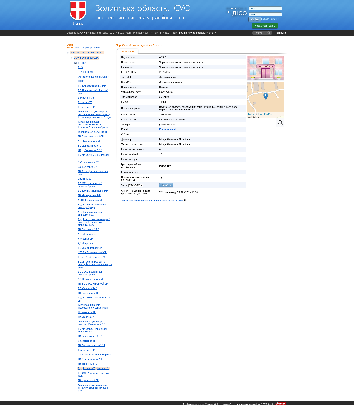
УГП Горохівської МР (89, 141)
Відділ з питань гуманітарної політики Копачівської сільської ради (94, 222)
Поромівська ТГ (87, 312)
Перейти (166, 185)
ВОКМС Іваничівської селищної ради (90, 185)
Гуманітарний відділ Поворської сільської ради (93, 306)
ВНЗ (80, 67)
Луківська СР (85, 238)
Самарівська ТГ (87, 340)
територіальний (91, 47)
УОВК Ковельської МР (90, 200)
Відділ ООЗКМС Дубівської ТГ (93, 156)
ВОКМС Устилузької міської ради (93, 374)
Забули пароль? (270, 18)
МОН (70, 47)
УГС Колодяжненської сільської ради (90, 213)
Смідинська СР (86, 350)
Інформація (127, 51)
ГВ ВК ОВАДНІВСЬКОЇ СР (93, 283)
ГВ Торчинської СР (88, 363)
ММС (78, 47)
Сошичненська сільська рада (94, 354)
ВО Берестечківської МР (92, 85)
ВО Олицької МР (87, 288)
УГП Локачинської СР (90, 234)
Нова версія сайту (265, 25)
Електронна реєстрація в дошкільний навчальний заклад (151, 200)
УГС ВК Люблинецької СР (92, 252)
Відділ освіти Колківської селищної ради (92, 206)
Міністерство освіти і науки (86, 52)
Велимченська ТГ (88, 97)
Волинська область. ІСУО (100, 32)
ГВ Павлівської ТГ (88, 293)
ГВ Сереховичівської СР (91, 345)
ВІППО (82, 62)
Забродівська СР (87, 166)
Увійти (255, 19)
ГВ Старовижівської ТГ (91, 359)
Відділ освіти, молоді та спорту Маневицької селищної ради (95, 264)
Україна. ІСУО (75, 32)
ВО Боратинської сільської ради (93, 92)
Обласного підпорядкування (93, 76)
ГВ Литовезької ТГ (88, 229)
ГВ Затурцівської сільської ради (93, 173)
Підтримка (280, 32)
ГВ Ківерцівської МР (89, 195)
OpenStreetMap (265, 113)
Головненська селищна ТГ (92, 132)
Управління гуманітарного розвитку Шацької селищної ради (93, 388)
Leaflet (251, 113)
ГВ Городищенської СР (91, 136)
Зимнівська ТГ (86, 178)
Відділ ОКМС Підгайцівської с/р (94, 299)
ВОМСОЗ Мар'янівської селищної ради (91, 273)
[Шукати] (268, 32)
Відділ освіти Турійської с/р (132, 32)
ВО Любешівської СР (90, 247)
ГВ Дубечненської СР (90, 150)
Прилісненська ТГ (88, 317)
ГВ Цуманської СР (88, 380)
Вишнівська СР (86, 107)
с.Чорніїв (156, 32)
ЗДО (166, 32)
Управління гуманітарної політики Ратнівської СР (91, 323)
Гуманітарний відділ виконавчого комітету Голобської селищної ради (93, 124)
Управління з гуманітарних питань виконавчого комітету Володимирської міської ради (94, 114)
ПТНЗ (81, 81)
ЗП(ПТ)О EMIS (86, 72)
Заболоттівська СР (88, 162)
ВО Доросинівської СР (90, 145)
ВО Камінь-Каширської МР (93, 190)
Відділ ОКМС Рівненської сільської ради (92, 330)
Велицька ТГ (85, 102)
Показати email (167, 129)
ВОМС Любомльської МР (92, 257)
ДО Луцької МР (86, 243)
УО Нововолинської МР (91, 279)
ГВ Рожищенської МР (90, 336)
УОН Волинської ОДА (86, 57)
